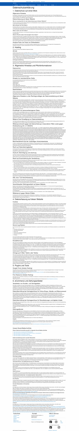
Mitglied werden (16, 420)
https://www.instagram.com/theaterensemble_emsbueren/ (23, 335)
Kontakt (52, 5)
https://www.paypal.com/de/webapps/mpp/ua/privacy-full (42, 323)
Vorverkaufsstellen (52, 415)
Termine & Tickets (23, 5)
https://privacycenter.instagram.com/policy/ (40, 406)
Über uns (45, 5)
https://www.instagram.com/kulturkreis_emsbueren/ (22, 334)
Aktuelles (16, 5)
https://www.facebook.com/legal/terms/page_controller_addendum (26, 391)
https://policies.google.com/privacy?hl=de (19, 273)
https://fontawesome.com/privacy (52, 278)
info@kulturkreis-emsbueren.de (36, 419)
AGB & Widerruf (51, 416)
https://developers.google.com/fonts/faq (37, 272)
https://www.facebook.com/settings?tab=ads (20, 393)
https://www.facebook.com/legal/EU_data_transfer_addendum (23, 395)
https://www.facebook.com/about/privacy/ (40, 397)
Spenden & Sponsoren (17, 421)
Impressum (50, 430)
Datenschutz (55, 430)
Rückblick (39, 5)
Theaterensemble (31, 5)
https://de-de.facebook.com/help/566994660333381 (42, 395)
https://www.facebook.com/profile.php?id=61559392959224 (23, 332)
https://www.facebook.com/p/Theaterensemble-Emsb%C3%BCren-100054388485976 (27, 333)
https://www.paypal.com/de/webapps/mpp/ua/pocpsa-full (22, 322)
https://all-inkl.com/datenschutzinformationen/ (31, 53)
